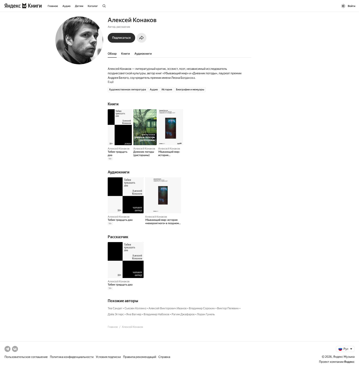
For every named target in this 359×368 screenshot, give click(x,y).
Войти (351, 5)
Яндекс (349, 362)
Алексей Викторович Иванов (167, 308)
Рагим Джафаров (183, 314)
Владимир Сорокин (202, 308)
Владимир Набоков (156, 314)
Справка (164, 357)
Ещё (111, 82)
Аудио (66, 5)
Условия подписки (108, 357)
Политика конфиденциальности (71, 357)
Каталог (93, 5)
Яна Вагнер (133, 314)
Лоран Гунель (206, 314)
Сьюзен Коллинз (135, 308)
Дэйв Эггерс (116, 314)
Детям (79, 5)
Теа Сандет (115, 308)
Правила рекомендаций (139, 357)
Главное (53, 5)
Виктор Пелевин (228, 308)
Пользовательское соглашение (26, 357)
